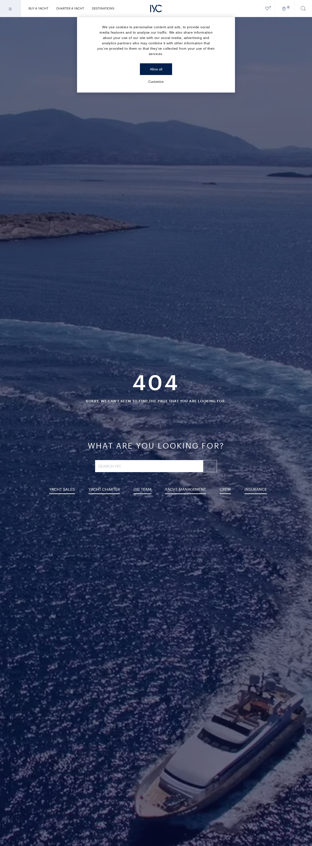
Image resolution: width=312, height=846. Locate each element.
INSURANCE (255, 489)
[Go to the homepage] (156, 8)
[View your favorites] (267, 8)
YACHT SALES (62, 489)
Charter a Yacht (70, 8)
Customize (156, 82)
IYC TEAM (142, 489)
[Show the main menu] (10, 8)
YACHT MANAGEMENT (185, 489)
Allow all (156, 69)
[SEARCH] (303, 8)
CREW (225, 489)
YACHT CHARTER (104, 489)
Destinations (103, 8)
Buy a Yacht (38, 8)
